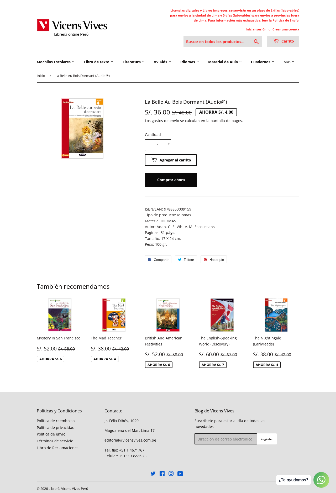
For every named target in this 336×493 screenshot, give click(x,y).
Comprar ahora (171, 179)
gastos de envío (165, 120)
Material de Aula (223, 61)
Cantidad (153, 134)
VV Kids (161, 61)
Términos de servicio (55, 440)
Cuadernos (261, 61)
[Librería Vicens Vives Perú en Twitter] (153, 474)
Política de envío (51, 434)
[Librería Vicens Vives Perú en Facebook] (162, 474)
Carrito (287, 41)
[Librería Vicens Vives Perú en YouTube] (180, 474)
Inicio (41, 75)
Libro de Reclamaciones (57, 447)
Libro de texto (97, 61)
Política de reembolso (56, 420)
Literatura (132, 61)
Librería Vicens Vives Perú (68, 488)
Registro (266, 439)
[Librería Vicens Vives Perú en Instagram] (171, 474)
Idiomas (188, 61)
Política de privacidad (56, 427)
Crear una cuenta (285, 29)
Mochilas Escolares (54, 61)
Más (287, 61)
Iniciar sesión (256, 29)
